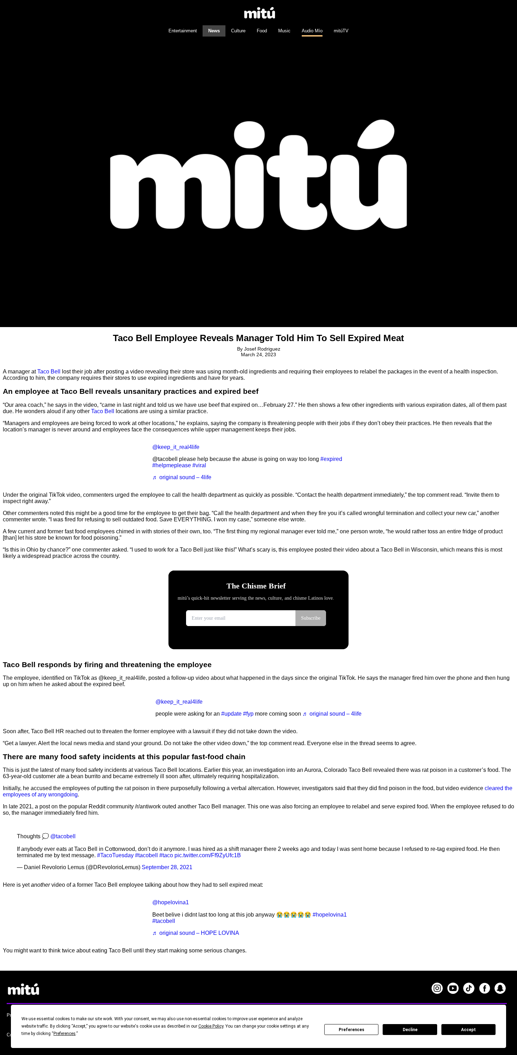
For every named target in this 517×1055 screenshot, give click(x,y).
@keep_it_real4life (175, 447)
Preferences (351, 1029)
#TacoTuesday (115, 855)
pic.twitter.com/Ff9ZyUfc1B (207, 855)
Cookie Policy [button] (210, 1026)
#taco (166, 855)
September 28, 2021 (167, 867)
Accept (468, 1029)
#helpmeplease (171, 465)
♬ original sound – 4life (181, 477)
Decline (410, 1029)
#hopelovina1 (330, 915)
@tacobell (63, 836)
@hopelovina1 (170, 902)
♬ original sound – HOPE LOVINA (195, 933)
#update (231, 714)
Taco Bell (48, 372)
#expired (331, 459)
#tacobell (146, 855)
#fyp (248, 714)
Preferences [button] (64, 1033)
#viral (199, 465)
